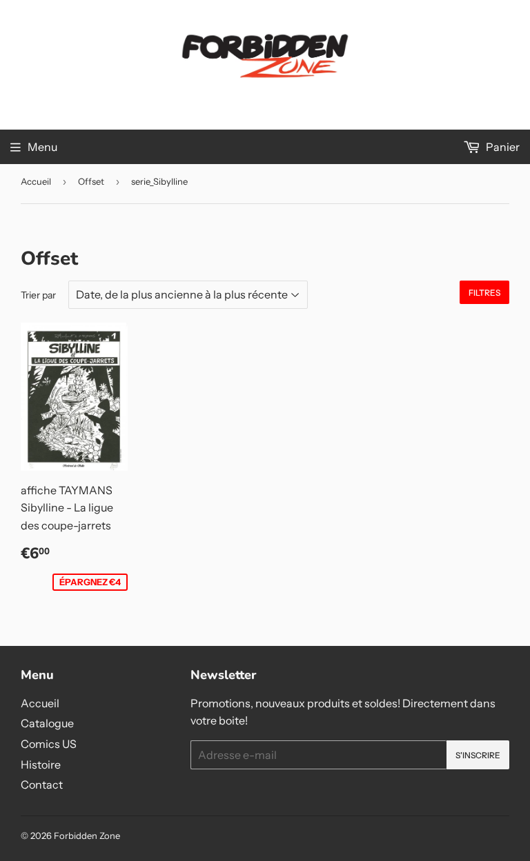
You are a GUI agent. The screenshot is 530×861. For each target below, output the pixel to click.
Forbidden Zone (87, 835)
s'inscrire (477, 755)
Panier (502, 147)
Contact (42, 784)
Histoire (41, 764)
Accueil (36, 181)
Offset (91, 181)
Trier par (38, 295)
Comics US (49, 744)
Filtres (484, 292)
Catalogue (47, 723)
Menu (42, 147)
